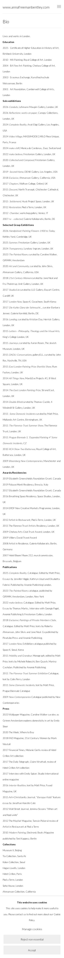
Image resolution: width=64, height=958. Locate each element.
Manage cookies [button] (32, 929)
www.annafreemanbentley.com (26, 7)
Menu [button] (58, 6)
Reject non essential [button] (32, 939)
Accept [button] (32, 950)
